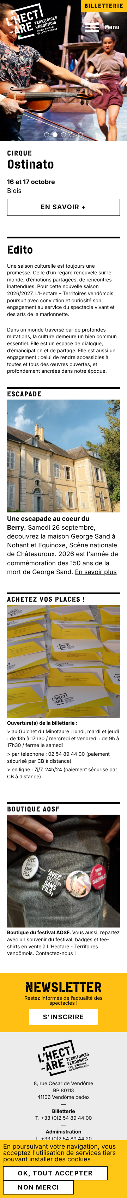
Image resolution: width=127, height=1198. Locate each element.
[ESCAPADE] (63, 456)
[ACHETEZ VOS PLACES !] (63, 661)
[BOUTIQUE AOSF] (63, 871)
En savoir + (63, 207)
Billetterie (103, 6)
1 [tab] (46, 134)
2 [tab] (55, 134)
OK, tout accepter (55, 1173)
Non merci (38, 1187)
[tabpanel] (63, 113)
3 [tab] (63, 134)
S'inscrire (63, 1017)
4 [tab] (71, 134)
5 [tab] (80, 134)
